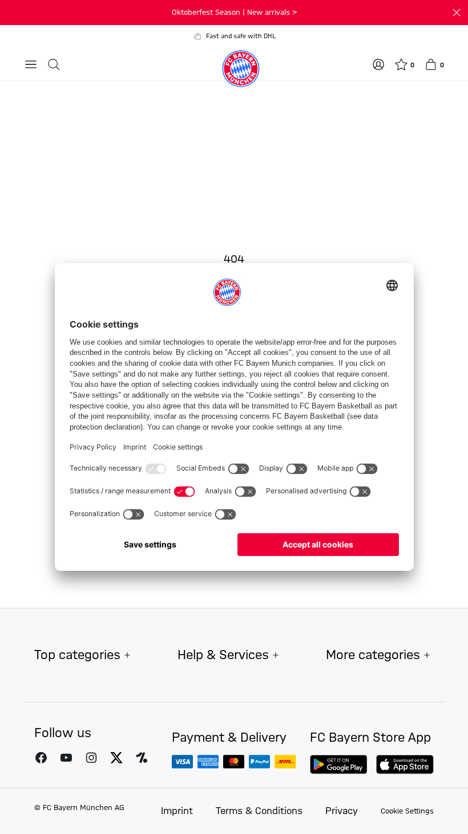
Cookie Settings (407, 811)
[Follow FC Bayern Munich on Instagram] (91, 757)
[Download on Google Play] (339, 764)
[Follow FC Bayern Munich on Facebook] (41, 757)
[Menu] (30, 64)
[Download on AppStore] (405, 764)
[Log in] (378, 64)
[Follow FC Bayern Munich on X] (116, 757)
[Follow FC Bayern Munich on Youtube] (66, 757)
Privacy (341, 811)
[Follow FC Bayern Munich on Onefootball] (141, 757)
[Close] (456, 12)
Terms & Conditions (259, 811)
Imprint (177, 811)
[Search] (53, 64)
